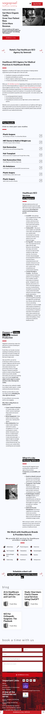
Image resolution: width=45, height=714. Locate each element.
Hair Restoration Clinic (12, 160)
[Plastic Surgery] (40, 174)
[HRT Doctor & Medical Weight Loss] (40, 142)
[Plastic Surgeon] (40, 135)
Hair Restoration (9, 147)
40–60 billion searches (13, 84)
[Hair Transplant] (40, 155)
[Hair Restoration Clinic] (40, 161)
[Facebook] (24, 680)
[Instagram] (34, 680)
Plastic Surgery (9, 173)
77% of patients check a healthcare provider (31, 87)
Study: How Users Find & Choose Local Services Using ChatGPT (33, 595)
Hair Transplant (9, 153)
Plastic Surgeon (9, 134)
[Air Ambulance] (40, 167)
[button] (30, 3)
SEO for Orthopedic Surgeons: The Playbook (10, 617)
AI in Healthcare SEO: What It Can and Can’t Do (12, 594)
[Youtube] (27, 680)
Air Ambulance (9, 166)
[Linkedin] (31, 680)
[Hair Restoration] (40, 148)
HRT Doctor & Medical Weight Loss (17, 141)
